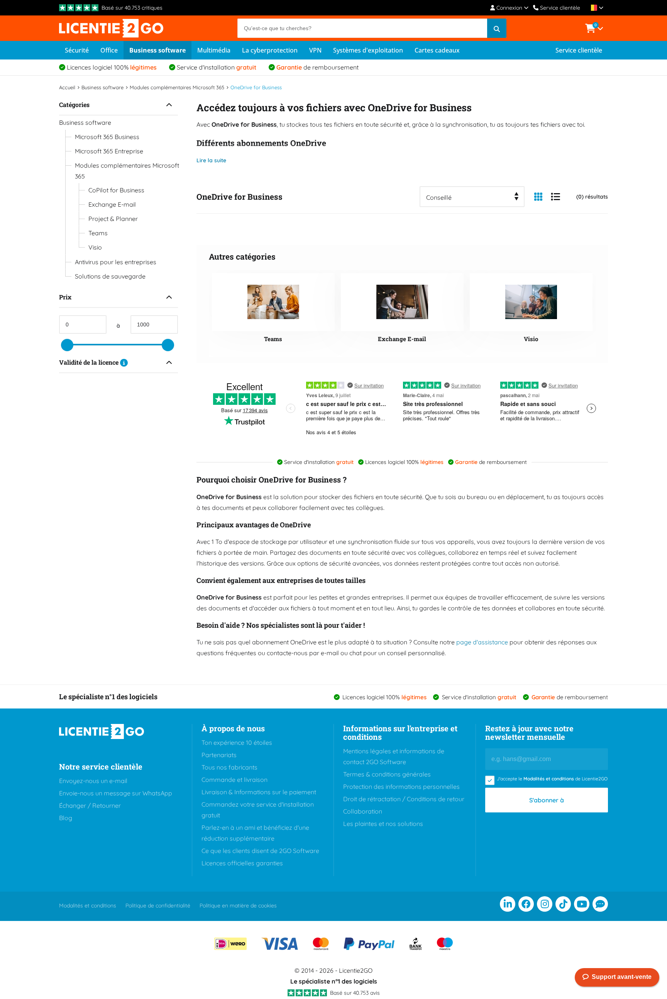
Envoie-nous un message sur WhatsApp (115, 793)
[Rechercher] (496, 28)
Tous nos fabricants (229, 767)
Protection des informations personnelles (401, 786)
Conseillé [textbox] (439, 197)
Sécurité (77, 50)
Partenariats (219, 755)
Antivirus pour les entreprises (115, 262)
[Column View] (538, 196)
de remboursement (317, 67)
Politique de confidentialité (157, 905)
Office (109, 50)
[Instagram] (544, 904)
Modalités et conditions (548, 779)
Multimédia (213, 50)
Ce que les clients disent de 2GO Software (260, 851)
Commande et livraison (234, 779)
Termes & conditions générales (387, 774)
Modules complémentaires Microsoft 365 (127, 170)
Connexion (509, 7)
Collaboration (362, 811)
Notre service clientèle (100, 766)
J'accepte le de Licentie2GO (552, 779)
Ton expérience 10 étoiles (236, 742)
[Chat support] (600, 904)
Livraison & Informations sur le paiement (258, 792)
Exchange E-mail (112, 204)
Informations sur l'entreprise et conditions (400, 732)
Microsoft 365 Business (107, 137)
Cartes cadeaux (437, 50)
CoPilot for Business (116, 190)
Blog (65, 818)
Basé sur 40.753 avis (355, 992)
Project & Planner (113, 219)
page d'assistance (482, 642)
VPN (315, 50)
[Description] (124, 362)
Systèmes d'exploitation (368, 50)
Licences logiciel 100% (112, 67)
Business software (157, 50)
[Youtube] (581, 904)
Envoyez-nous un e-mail (93, 781)
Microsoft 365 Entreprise (109, 151)
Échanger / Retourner (90, 805)
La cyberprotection (270, 50)
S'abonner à (546, 800)
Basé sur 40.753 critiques (132, 7)
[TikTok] (563, 904)
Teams (98, 233)
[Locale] (595, 7)
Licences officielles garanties (242, 863)
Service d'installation (216, 67)
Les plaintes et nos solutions (383, 823)
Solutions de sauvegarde (110, 276)
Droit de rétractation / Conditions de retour (403, 799)
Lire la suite (211, 160)
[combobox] (472, 196)
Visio (95, 247)
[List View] (555, 196)
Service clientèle (560, 7)
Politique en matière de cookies (238, 905)
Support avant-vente (622, 977)
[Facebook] (526, 904)
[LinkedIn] (507, 904)
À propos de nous (233, 728)
